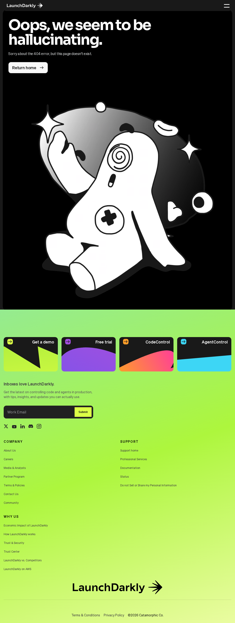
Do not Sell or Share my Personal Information (148, 485)
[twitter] (6, 427)
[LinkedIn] (22, 427)
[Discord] (30, 427)
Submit (83, 412)
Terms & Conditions (85, 615)
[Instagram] (39, 427)
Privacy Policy (114, 615)
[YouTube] (14, 427)
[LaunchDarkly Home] (28, 5)
